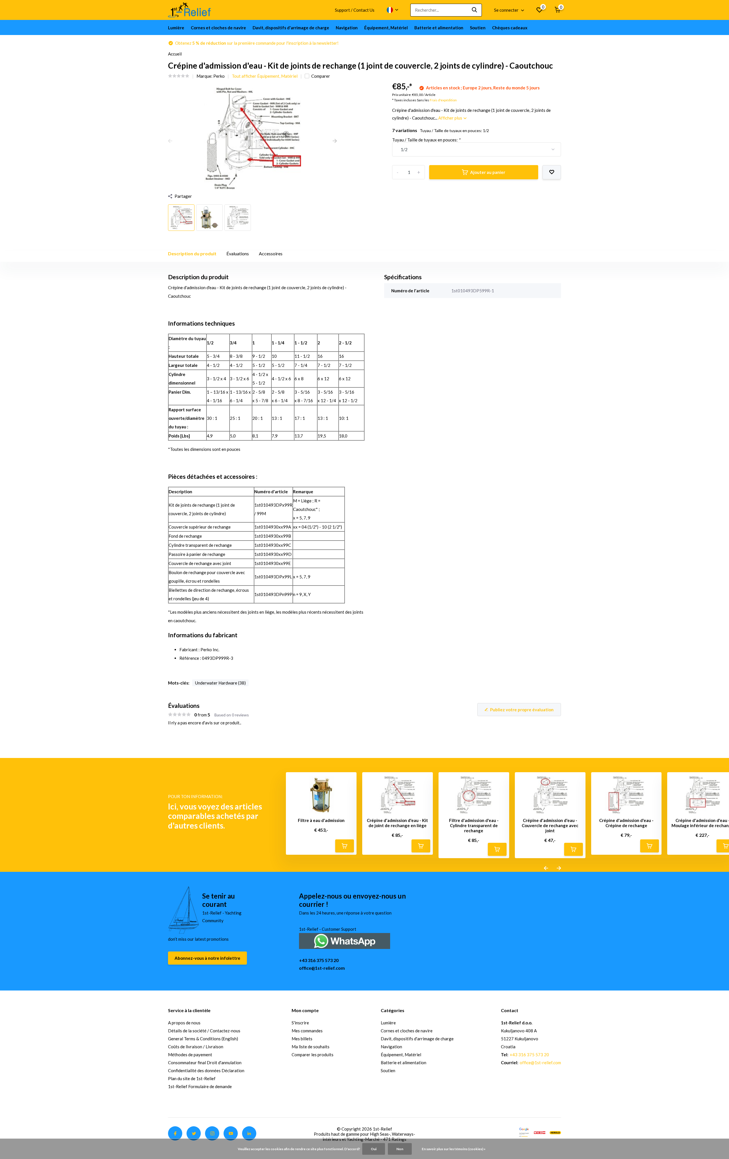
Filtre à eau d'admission (321, 820)
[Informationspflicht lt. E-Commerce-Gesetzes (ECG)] (539, 1132)
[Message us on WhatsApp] (344, 940)
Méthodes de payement (190, 1054)
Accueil (175, 53)
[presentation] (170, 141)
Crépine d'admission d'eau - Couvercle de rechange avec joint (550, 825)
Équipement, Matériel (386, 27)
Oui (373, 1149)
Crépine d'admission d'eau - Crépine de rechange (626, 823)
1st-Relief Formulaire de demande (200, 1086)
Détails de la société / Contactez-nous (204, 1030)
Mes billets (302, 1038)
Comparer (320, 76)
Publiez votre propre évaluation (522, 709)
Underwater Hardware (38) (220, 682)
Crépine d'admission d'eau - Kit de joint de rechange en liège (397, 823)
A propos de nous (184, 1022)
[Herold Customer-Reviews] (555, 1132)
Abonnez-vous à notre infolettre (207, 958)
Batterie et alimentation (438, 27)
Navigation (347, 27)
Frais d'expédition (443, 100)
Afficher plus (450, 117)
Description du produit (192, 253)
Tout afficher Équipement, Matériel (265, 76)
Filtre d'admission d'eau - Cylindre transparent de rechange (474, 825)
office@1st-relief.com (322, 968)
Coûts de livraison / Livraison (195, 1046)
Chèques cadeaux (509, 27)
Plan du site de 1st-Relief (192, 1078)
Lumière (176, 27)
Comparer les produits (312, 1054)
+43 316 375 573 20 (319, 960)
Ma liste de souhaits (310, 1046)
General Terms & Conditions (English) (203, 1038)
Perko (219, 76)
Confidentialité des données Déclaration (206, 1070)
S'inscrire (300, 1022)
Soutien (478, 27)
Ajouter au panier (487, 172)
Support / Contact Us (354, 10)
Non (399, 1149)
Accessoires (270, 253)
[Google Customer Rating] (524, 1132)
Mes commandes (307, 1030)
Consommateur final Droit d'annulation (204, 1062)
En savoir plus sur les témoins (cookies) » (454, 1149)
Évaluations (237, 253)
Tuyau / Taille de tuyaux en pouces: (426, 139)
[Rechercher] (475, 10)
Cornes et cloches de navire (218, 27)
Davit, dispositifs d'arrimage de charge (291, 27)
